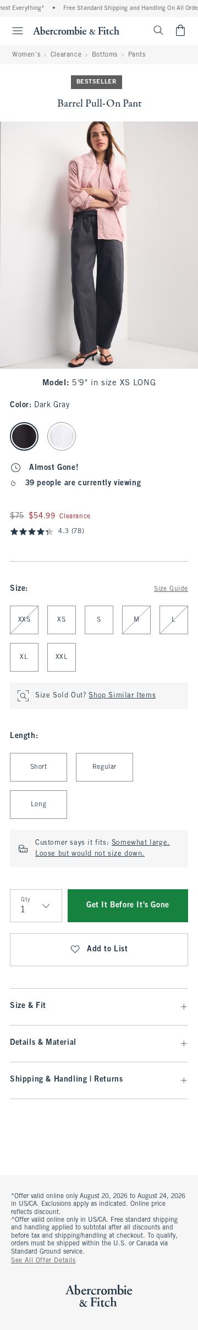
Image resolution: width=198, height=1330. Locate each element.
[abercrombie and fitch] (76, 30)
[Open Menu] (13, 31)
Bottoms (105, 55)
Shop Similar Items (122, 695)
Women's (26, 55)
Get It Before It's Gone (127, 905)
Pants (137, 55)
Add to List (107, 949)
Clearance (66, 55)
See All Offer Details (43, 1260)
